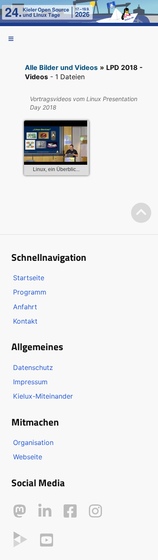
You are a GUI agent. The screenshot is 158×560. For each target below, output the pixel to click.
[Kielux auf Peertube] (20, 538)
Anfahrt (25, 307)
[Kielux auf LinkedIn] (44, 511)
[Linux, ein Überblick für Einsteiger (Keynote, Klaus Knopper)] (55, 144)
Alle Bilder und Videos (61, 67)
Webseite (27, 457)
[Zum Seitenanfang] (141, 213)
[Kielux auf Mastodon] (19, 511)
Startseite (28, 277)
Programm (29, 292)
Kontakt (25, 321)
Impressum (30, 382)
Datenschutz (33, 367)
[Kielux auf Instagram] (95, 511)
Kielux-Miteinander (43, 396)
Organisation (33, 442)
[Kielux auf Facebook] (70, 511)
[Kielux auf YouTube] (46, 540)
